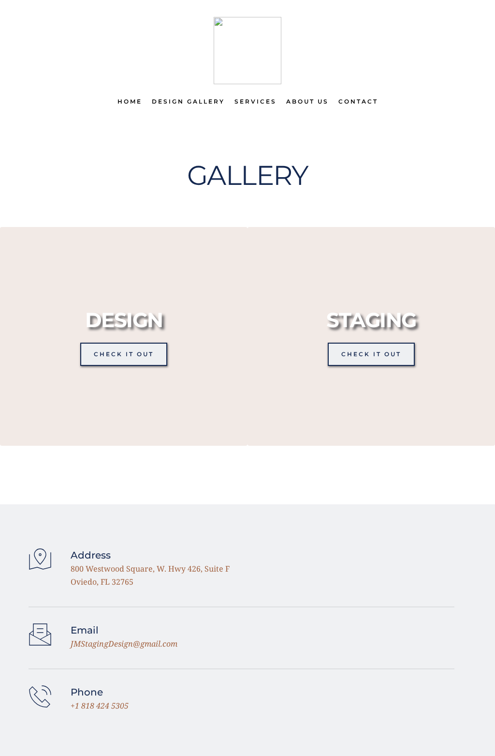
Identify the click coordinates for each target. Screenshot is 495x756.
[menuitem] (130, 101)
